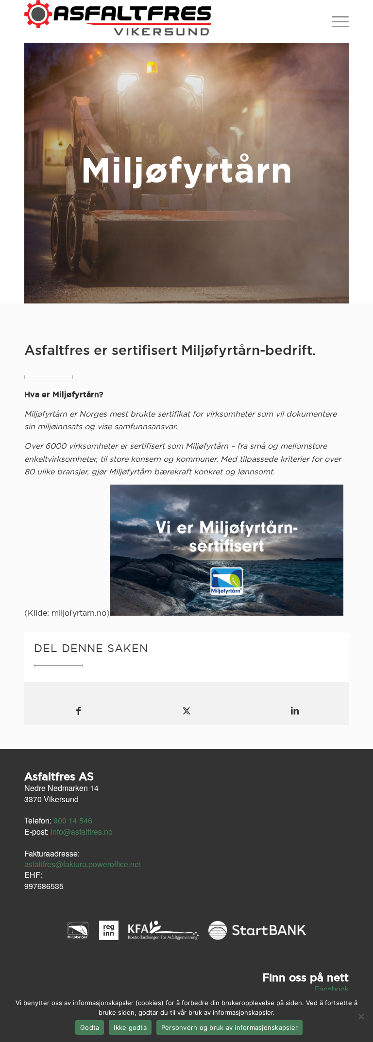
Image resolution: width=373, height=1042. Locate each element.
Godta (89, 1027)
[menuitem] (338, 21)
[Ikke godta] (361, 1016)
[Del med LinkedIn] (294, 710)
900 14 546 (72, 820)
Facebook (332, 988)
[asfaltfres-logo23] (117, 21)
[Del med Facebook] (78, 710)
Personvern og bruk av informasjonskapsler (229, 1027)
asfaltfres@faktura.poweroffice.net (82, 864)
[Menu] (338, 21)
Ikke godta (130, 1027)
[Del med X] (187, 710)
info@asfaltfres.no (82, 831)
